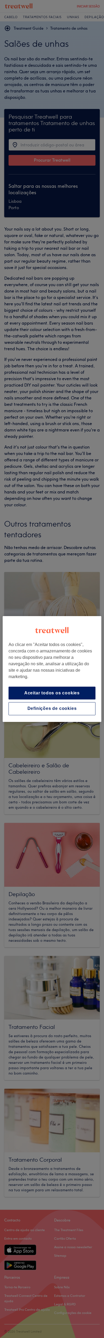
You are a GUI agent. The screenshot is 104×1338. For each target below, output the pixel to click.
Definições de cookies (52, 708)
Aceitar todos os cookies (52, 693)
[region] (52, 669)
